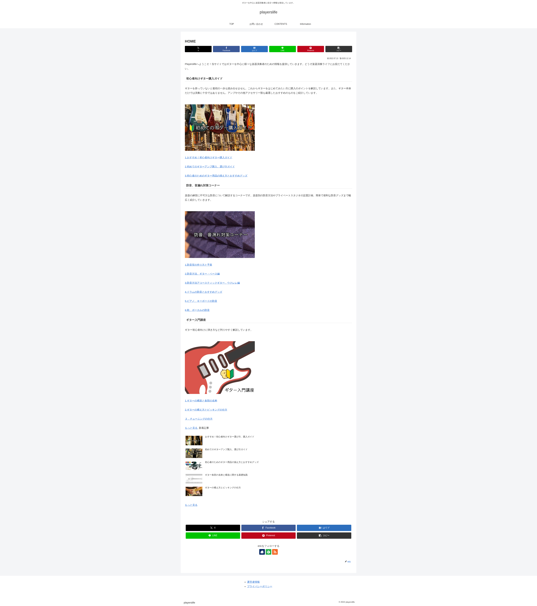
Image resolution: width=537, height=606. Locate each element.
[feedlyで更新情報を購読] (268, 552)
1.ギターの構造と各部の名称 (201, 400)
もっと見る (191, 428)
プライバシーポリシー (259, 586)
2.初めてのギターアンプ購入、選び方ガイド (210, 166)
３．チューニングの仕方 (199, 418)
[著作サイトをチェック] (262, 552)
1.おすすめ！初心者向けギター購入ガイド (208, 157)
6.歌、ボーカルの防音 (197, 310)
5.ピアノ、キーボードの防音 (201, 301)
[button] (338, 49)
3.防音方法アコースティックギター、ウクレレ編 (212, 282)
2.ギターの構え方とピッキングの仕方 (206, 409)
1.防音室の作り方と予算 (198, 264)
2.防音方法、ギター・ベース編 (202, 273)
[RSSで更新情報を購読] (275, 552)
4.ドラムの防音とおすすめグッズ (203, 292)
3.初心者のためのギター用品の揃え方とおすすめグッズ (216, 175)
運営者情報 (253, 582)
